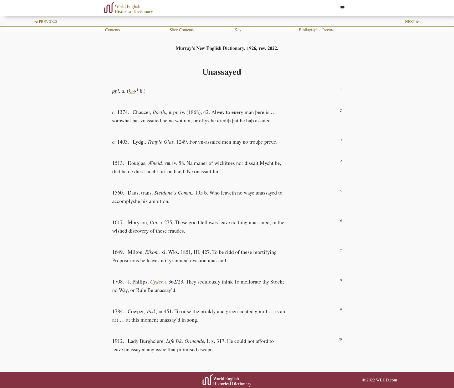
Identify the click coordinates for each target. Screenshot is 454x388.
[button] (342, 8)
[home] (128, 8)
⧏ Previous (45, 21)
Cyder (156, 281)
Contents (112, 29)
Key (237, 29)
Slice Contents (182, 29)
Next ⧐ (412, 21)
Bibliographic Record (316, 29)
